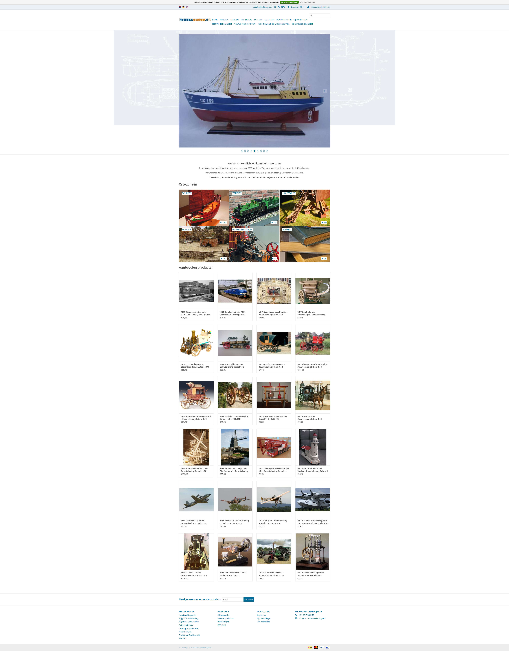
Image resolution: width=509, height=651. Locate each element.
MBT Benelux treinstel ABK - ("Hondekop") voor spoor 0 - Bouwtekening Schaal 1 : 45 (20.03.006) (233, 313)
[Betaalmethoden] (310, 647)
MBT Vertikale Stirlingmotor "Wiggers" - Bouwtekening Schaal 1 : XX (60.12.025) (310, 574)
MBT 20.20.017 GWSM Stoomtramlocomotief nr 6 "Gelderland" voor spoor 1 (194, 574)
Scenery (258, 19)
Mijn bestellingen (263, 618)
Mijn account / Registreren (320, 7)
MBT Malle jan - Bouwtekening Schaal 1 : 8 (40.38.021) (234, 417)
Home (215, 19)
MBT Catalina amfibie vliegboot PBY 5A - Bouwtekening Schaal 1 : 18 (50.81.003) (312, 522)
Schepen (224, 19)
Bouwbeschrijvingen (302, 24)
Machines (269, 19)
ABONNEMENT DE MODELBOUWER (273, 24)
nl (180, 7)
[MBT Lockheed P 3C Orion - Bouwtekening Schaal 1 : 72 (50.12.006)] (196, 499)
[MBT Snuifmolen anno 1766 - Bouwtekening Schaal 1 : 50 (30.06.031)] (196, 447)
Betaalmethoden (186, 625)
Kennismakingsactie (187, 615)
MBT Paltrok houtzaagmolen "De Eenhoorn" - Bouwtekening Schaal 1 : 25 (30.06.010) (234, 469)
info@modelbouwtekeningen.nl (312, 618)
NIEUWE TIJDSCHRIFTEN (244, 24)
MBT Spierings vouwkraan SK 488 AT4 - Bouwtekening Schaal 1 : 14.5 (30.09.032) (274, 469)
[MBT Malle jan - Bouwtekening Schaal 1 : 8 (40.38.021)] (235, 395)
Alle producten (224, 615)
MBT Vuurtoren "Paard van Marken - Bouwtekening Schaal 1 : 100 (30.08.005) (312, 469)
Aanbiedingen (223, 621)
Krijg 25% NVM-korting (188, 618)
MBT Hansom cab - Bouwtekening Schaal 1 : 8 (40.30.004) (309, 417)
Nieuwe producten (226, 618)
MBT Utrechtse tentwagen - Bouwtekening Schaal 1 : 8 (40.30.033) (272, 365)
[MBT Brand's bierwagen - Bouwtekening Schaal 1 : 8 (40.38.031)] (235, 343)
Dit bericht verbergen (289, 2)
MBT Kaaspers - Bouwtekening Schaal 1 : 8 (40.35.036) (273, 417)
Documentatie (283, 19)
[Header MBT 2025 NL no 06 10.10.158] (254, 90)
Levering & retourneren (189, 628)
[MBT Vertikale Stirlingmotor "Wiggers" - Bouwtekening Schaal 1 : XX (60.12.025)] (312, 551)
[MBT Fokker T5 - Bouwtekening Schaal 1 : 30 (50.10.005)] (235, 499)
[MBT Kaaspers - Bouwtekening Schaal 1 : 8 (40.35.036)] (273, 395)
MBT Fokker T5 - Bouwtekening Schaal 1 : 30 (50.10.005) (234, 521)
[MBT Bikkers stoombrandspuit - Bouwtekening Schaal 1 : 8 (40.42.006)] (312, 343)
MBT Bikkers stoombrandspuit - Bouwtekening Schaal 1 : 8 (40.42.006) (312, 365)
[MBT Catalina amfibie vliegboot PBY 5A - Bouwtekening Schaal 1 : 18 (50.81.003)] (312, 499)
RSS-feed (222, 625)
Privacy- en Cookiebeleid (189, 635)
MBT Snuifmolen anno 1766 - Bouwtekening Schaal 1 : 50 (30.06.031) (194, 469)
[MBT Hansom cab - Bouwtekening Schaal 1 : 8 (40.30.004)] (312, 395)
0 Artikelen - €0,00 (298, 7)
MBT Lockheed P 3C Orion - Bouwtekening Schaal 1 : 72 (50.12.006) (193, 522)
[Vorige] (184, 91)
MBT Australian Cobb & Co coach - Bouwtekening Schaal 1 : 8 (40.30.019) (196, 417)
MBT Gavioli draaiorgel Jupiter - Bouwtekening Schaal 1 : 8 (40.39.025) (273, 313)
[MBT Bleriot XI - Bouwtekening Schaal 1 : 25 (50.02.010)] (273, 499)
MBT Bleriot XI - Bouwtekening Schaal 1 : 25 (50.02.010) (273, 521)
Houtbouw (246, 19)
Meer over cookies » (307, 2)
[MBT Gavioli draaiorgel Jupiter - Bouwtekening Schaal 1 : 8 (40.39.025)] (273, 291)
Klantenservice (185, 631)
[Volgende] (325, 91)
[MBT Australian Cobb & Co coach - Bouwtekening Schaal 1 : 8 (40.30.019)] (196, 395)
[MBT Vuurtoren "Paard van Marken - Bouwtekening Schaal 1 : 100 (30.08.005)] (312, 447)
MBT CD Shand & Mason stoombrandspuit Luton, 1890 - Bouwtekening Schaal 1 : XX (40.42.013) (195, 365)
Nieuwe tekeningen (222, 24)
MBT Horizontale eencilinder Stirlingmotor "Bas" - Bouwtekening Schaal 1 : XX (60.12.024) (233, 574)
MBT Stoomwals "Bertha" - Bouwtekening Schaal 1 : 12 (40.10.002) (271, 574)
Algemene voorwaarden (189, 621)
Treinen (235, 19)
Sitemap (182, 638)
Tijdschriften (300, 19)
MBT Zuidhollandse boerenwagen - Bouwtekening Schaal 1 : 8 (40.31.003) (311, 313)
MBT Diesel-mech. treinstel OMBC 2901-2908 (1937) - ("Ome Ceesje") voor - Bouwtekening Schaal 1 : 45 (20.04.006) (195, 313)
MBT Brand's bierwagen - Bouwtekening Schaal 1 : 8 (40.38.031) (232, 365)
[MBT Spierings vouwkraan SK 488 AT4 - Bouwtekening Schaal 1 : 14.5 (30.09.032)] (273, 447)
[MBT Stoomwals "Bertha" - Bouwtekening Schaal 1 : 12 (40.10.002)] (273, 551)
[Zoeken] (310, 16)
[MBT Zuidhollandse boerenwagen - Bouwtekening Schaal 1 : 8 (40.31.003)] (312, 291)
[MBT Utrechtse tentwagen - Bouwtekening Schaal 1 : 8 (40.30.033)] (273, 343)
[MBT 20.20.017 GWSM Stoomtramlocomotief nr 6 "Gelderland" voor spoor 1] (196, 551)
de (183, 7)
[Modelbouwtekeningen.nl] (195, 19)
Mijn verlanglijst (263, 621)
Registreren (261, 615)
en (187, 7)
